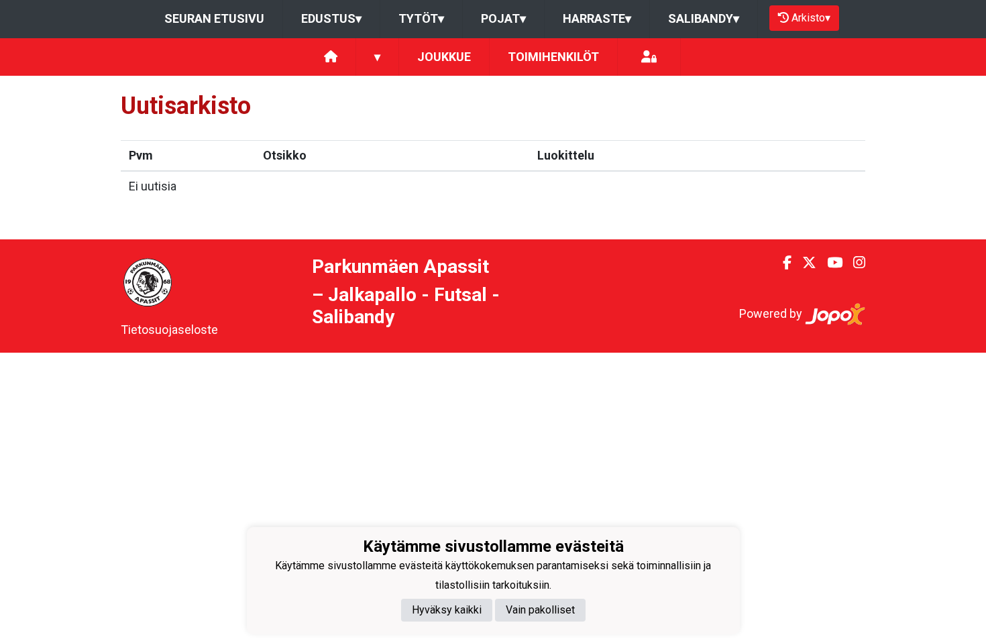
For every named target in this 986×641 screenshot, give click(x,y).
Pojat (503, 18)
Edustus (331, 18)
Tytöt (421, 18)
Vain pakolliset (540, 609)
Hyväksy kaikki (447, 609)
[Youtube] (829, 262)
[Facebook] (781, 262)
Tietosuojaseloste (169, 330)
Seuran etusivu (214, 18)
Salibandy (703, 18)
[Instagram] (853, 262)
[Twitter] (803, 262)
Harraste (597, 18)
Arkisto (810, 17)
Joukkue (444, 57)
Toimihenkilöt (553, 57)
